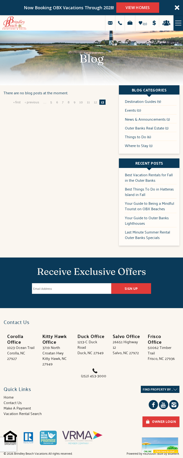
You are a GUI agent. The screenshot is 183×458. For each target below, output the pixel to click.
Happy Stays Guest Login (167, 22)
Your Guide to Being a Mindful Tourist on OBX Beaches (149, 206)
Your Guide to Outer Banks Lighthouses (147, 220)
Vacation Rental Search (23, 413)
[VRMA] (82, 438)
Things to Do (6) (138, 137)
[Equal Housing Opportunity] (10, 438)
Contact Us (13, 402)
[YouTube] (163, 404)
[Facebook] (153, 404)
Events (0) (133, 110)
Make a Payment (155, 22)
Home (9, 397)
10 (81, 102)
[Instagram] (173, 404)
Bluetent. (173, 453)
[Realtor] (28, 438)
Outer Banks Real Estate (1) (146, 128)
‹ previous (32, 102)
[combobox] (160, 389)
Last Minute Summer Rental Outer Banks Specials (147, 235)
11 (88, 102)
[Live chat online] (160, 445)
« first (17, 102)
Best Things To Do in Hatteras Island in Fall (149, 192)
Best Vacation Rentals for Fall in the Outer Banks (149, 177)
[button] (91, 7)
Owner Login (164, 422)
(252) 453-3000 (93, 375)
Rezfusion (149, 453)
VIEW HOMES (138, 7)
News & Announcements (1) (147, 119)
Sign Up (131, 288)
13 (102, 102)
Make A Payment (17, 408)
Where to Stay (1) (138, 146)
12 (95, 102)
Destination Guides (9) (143, 102)
